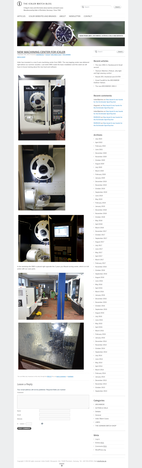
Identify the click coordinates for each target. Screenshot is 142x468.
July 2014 (98, 355)
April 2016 (98, 288)
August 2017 (99, 242)
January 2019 (100, 206)
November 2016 (101, 267)
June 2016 (99, 281)
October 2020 (100, 160)
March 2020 (99, 171)
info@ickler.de (101, 461)
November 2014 (101, 345)
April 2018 (98, 224)
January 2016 (100, 295)
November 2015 (101, 302)
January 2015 (100, 338)
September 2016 (101, 274)
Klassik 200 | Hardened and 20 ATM (107, 77)
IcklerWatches (40, 54)
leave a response (61, 376)
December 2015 (101, 299)
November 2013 (101, 384)
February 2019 (100, 203)
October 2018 (100, 217)
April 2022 (98, 142)
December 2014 (101, 341)
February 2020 (100, 174)
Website (19, 419)
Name (19, 411)
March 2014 (99, 370)
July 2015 (98, 316)
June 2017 (99, 249)
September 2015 (101, 309)
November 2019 (101, 185)
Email (19, 415)
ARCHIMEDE (100, 404)
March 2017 (99, 259)
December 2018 (101, 210)
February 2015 (100, 334)
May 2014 (98, 362)
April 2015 (98, 327)
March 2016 (99, 291)
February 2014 (100, 373)
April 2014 (98, 366)
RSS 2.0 (49, 376)
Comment (20, 392)
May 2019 (98, 199)
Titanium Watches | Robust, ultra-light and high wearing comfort (107, 72)
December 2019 (101, 181)
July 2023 (98, 139)
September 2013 (101, 391)
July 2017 (98, 245)
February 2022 (100, 146)
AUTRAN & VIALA (101, 408)
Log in (97, 439)
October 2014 (100, 348)
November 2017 (101, 231)
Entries (99, 443)
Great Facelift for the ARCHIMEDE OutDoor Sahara (106, 81)
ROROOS (97, 117)
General (47, 54)
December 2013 (101, 380)
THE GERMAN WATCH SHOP (105, 426)
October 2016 (100, 270)
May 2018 (98, 220)
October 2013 (100, 387)
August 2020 (99, 164)
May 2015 (98, 323)
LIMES (97, 422)
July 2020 (98, 167)
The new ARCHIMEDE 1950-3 (105, 86)
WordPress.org (100, 450)
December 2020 (101, 153)
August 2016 (99, 277)
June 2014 (99, 359)
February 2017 (100, 263)
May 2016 (98, 284)
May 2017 (98, 252)
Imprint (61, 463)
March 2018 (99, 228)
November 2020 (101, 156)
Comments (101, 446)
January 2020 (100, 178)
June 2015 (99, 320)
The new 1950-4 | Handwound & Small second (108, 66)
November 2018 (101, 213)
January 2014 (100, 377)
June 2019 (99, 196)
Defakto (98, 411)
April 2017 (98, 256)
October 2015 (100, 306)
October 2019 (100, 188)
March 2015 (99, 330)
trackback (70, 376)
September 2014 (101, 352)
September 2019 (101, 192)
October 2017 (100, 235)
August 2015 (99, 313)
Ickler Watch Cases (56, 54)
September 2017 (101, 238)
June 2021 (99, 149)
